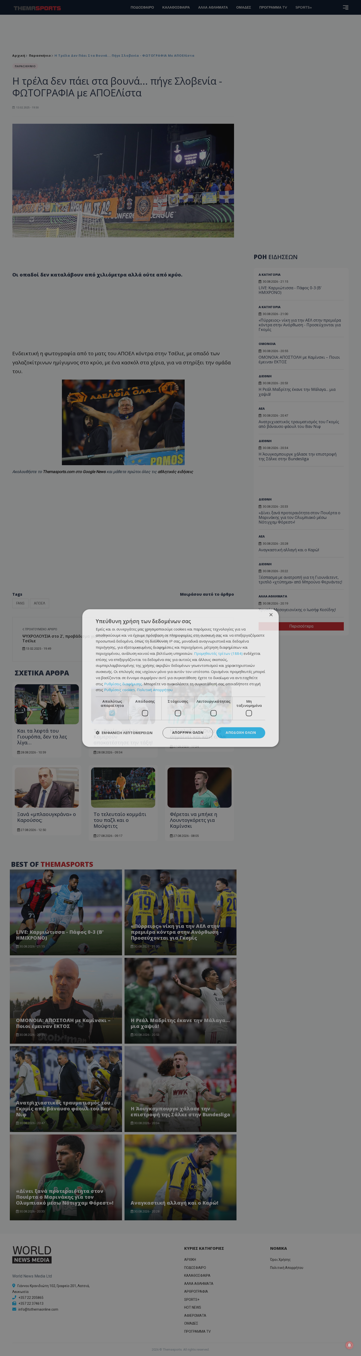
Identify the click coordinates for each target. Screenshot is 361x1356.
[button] (124, 733)
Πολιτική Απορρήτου (155, 689)
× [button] (271, 615)
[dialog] (180, 678)
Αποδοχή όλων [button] (241, 732)
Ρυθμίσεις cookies (119, 689)
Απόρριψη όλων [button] (187, 732)
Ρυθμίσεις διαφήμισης (123, 683)
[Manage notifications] (349, 1345)
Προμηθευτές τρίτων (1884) (218, 653)
